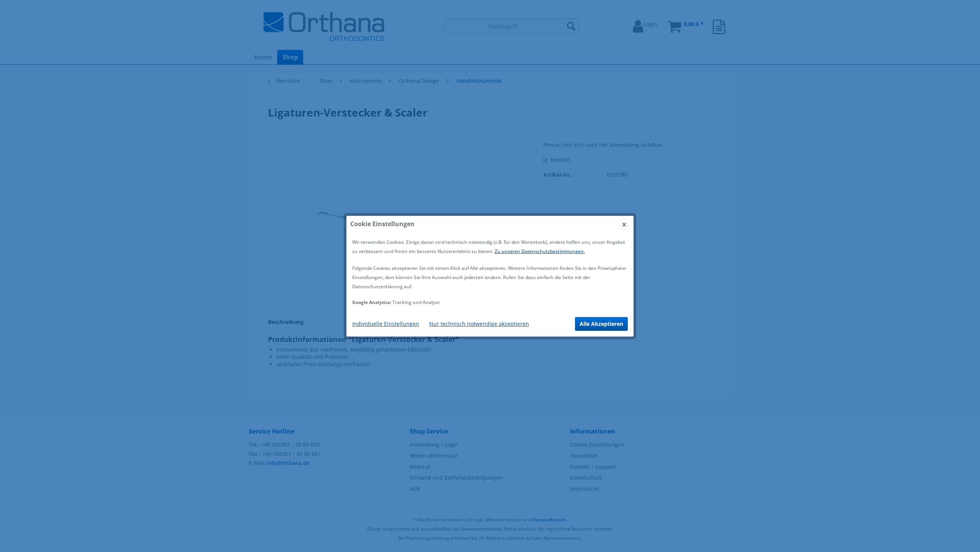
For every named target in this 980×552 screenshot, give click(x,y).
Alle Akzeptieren (601, 323)
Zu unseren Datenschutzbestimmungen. (540, 251)
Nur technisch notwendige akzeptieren (479, 323)
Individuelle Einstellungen (385, 323)
